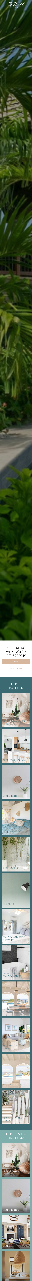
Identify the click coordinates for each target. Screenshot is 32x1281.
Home (16, 661)
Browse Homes (16, 668)
